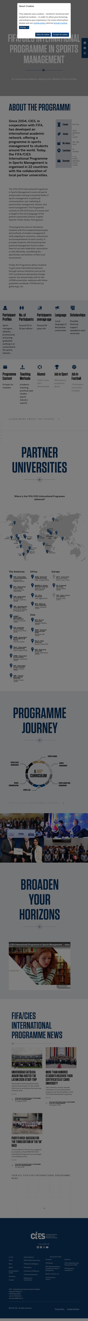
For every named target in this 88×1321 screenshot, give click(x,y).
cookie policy (39, 23)
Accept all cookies (60, 34)
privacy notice (60, 23)
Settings (23, 27)
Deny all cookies (43, 34)
